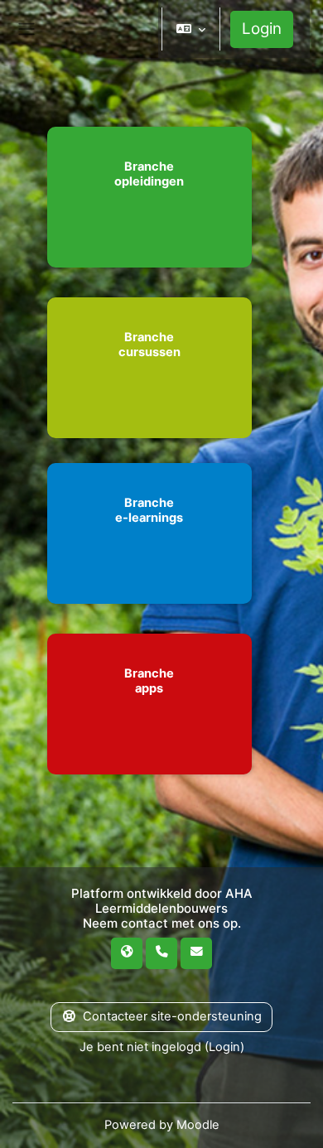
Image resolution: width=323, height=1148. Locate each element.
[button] (191, 29)
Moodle (197, 1124)
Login (262, 28)
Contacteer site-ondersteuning (172, 1016)
